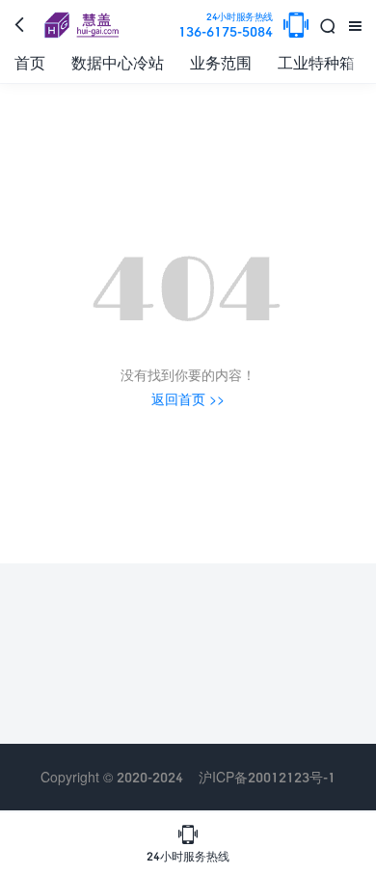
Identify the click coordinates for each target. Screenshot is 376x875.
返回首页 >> (188, 399)
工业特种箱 (316, 62)
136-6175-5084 (225, 26)
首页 (29, 62)
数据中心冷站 (117, 62)
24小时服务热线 (188, 843)
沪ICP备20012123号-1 (267, 777)
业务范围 (221, 62)
